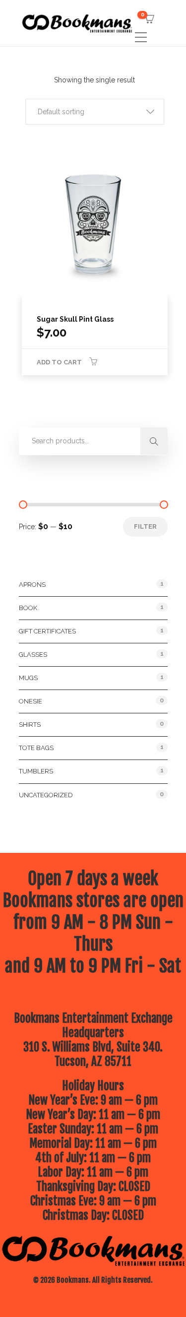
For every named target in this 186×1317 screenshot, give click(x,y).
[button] (94, 112)
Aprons (32, 584)
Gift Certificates (47, 631)
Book (28, 608)
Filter (145, 526)
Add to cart (59, 362)
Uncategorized (46, 795)
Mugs (28, 678)
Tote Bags (36, 748)
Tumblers (36, 771)
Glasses (33, 654)
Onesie (30, 701)
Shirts (30, 724)
